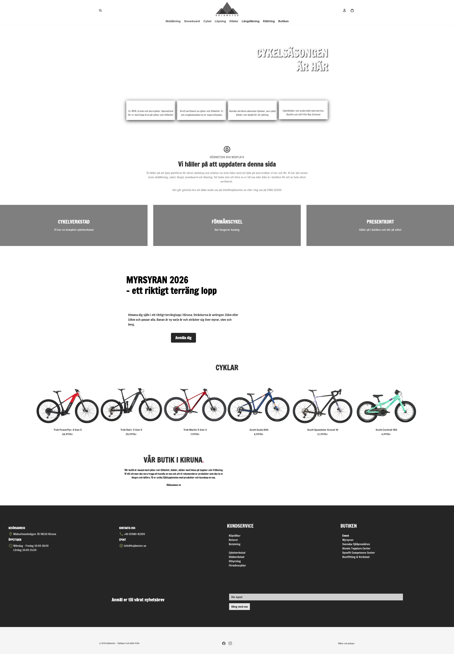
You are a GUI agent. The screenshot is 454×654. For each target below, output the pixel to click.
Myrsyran (347, 540)
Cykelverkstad (237, 553)
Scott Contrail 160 (386, 429)
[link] (74, 225)
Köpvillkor (234, 536)
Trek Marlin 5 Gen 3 (195, 429)
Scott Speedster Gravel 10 (322, 429)
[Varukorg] (352, 10)
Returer (233, 540)
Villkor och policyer (346, 643)
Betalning (234, 544)
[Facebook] (224, 643)
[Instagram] (230, 643)
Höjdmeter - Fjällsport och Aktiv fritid (122, 643)
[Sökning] (100, 10)
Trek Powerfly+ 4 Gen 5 (68, 429)
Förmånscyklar (237, 565)
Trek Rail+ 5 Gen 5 (131, 429)
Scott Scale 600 (259, 429)
